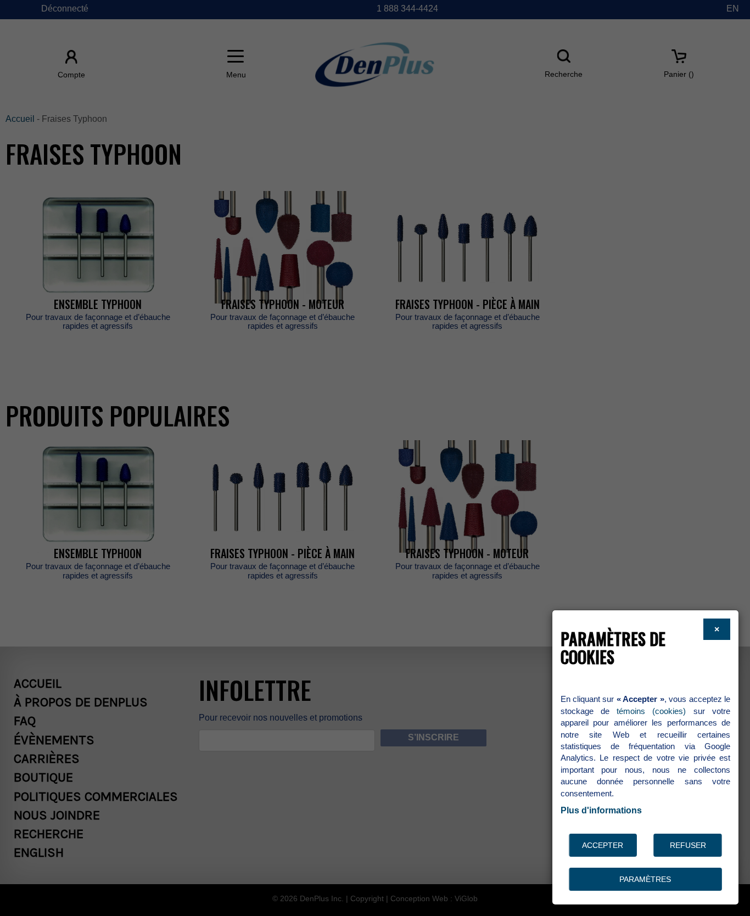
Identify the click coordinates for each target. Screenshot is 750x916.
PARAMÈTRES (645, 879)
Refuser (688, 845)
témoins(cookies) (651, 711)
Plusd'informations (601, 810)
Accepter (602, 845)
